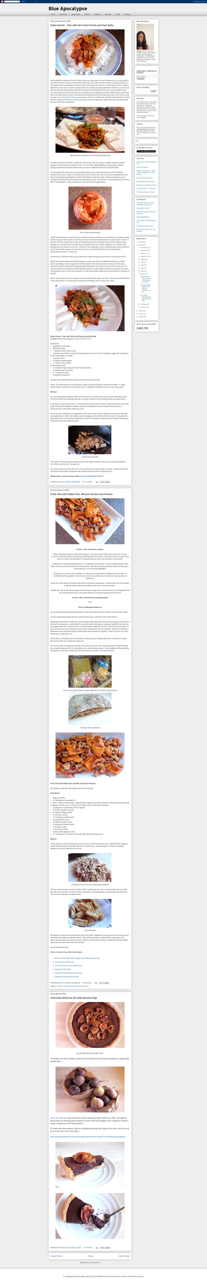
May (142, 268)
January (144, 307)
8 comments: (87, 983)
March (143, 274)
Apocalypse (76, 14)
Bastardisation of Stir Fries (146, 181)
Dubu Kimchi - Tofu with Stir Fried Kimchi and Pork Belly (81, 25)
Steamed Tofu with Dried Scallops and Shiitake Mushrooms (77, 958)
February (144, 304)
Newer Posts (56, 1256)
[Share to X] (105, 482)
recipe (77, 339)
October (144, 253)
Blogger (140, 1276)
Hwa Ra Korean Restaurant (69, 97)
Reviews (108, 14)
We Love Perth (56, 1118)
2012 (141, 311)
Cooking (97, 14)
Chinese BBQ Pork (143, 217)
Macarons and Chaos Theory (147, 185)
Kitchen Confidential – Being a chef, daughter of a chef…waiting (146, 172)
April (142, 271)
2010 (141, 317)
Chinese (66, 986)
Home (53, 14)
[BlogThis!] (103, 482)
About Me (63, 14)
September (145, 256)
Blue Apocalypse (68, 8)
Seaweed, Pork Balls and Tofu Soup (68, 973)
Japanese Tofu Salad (63, 969)
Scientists (55, 557)
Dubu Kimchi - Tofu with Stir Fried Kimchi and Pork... (145, 279)
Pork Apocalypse (142, 167)
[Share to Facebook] (107, 482)
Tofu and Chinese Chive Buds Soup (68, 965)
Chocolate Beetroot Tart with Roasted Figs (73, 998)
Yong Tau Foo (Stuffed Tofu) (64, 962)
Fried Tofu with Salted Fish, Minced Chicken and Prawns (81, 494)
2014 (141, 242)
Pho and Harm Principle (145, 178)
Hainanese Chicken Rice (145, 226)
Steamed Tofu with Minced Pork (67, 977)
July (142, 262)
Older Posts (124, 1256)
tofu (87, 986)
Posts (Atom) (95, 1262)
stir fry (83, 986)
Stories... (128, 14)
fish (72, 986)
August (143, 259)
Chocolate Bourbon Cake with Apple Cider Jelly (145, 203)
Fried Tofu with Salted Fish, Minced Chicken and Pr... (145, 288)
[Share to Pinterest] (109, 482)
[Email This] (101, 482)
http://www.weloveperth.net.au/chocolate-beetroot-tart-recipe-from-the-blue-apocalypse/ (87, 1137)
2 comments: (88, 1247)
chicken (59, 986)
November (144, 250)
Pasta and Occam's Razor (145, 192)
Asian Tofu (86, 339)
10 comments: (87, 482)
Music (87, 14)
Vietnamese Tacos (143, 208)
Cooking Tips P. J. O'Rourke (146, 188)
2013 (141, 245)
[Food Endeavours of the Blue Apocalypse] (137, 141)
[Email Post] (96, 482)
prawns (77, 986)
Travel (118, 14)
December (144, 247)
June (143, 265)
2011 (141, 314)
